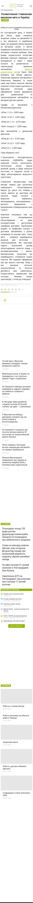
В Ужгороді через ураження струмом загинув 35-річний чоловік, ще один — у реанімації (16, 404)
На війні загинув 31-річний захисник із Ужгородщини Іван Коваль (15, 567)
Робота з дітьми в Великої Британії (14, 767)
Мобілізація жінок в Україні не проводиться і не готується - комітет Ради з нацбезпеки (15, 376)
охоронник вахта (10, 742)
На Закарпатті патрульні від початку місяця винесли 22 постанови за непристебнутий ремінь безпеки (15, 433)
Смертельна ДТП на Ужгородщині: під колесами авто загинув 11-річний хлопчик (16, 580)
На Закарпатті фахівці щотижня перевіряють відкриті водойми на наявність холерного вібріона (16, 390)
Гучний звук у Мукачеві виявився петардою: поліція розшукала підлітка (14, 363)
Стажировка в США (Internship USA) (16, 794)
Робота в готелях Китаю (13, 706)
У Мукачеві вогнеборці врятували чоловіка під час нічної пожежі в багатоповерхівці (14, 418)
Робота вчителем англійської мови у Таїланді (16, 716)
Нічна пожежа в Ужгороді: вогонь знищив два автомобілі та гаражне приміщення (16, 447)
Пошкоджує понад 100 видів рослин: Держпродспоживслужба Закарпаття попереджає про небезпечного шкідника (16, 534)
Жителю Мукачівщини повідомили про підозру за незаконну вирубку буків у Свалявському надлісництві (14, 461)
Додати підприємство (16, 626)
